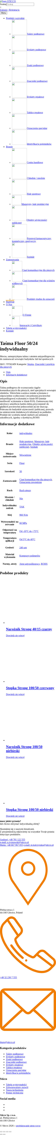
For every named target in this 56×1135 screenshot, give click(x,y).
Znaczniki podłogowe (37, 81)
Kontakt (10, 331)
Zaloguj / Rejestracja (9, 10)
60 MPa (23, 523)
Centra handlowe (35, 162)
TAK (21, 506)
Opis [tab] (8, 372)
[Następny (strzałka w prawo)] (4, 1134)
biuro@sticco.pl (7, 1042)
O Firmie (27, 315)
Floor (21, 463)
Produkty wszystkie (15, 18)
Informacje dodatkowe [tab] (16, 374)
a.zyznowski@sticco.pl (14, 842)
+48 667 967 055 (11, 845)
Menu (3, 13)
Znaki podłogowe (35, 65)
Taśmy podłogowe (35, 34)
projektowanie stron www (28, 1125)
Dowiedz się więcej (15, 635)
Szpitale (30, 257)
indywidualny (25, 433)
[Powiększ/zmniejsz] (1, 1131)
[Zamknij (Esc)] (10, 1131)
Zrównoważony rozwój (17, 1087)
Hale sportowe (34, 194)
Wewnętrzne (25, 455)
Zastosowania (12, 259)
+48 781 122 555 (12, 839)
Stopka (30, 364)
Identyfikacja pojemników (39, 144)
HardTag (10, 301)
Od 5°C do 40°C (27, 539)
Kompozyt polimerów (29, 555)
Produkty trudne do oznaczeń (41, 299)
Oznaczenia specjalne (37, 128)
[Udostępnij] (7, 1131)
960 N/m (23, 515)
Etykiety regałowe (35, 97)
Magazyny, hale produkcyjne (35, 204)
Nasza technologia (14, 1090)
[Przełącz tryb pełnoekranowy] (4, 1131)
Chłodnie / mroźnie (36, 178)
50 (20, 471)
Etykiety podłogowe (36, 49)
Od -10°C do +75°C (29, 531)
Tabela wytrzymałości (16, 328)
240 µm (23, 547)
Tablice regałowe (35, 112)
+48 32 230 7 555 (8, 977)
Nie (21, 498)
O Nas (9, 304)
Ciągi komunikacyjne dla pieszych (38, 270)
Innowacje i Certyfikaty (31, 325)
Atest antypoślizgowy (29, 564)
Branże (9, 146)
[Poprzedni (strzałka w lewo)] (1, 1134)
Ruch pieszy (25, 490)
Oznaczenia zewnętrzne (30, 482)
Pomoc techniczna (14, 1092)
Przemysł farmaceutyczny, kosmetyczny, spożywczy (32, 239)
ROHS (44, 564)
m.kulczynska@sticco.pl (39, 845)
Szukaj (3, 4)
